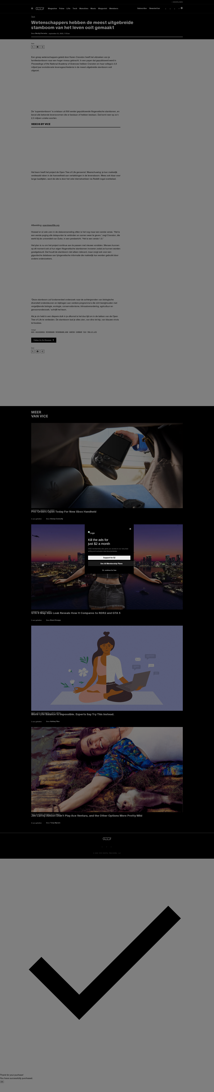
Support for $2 (109, 558)
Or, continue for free (109, 570)
